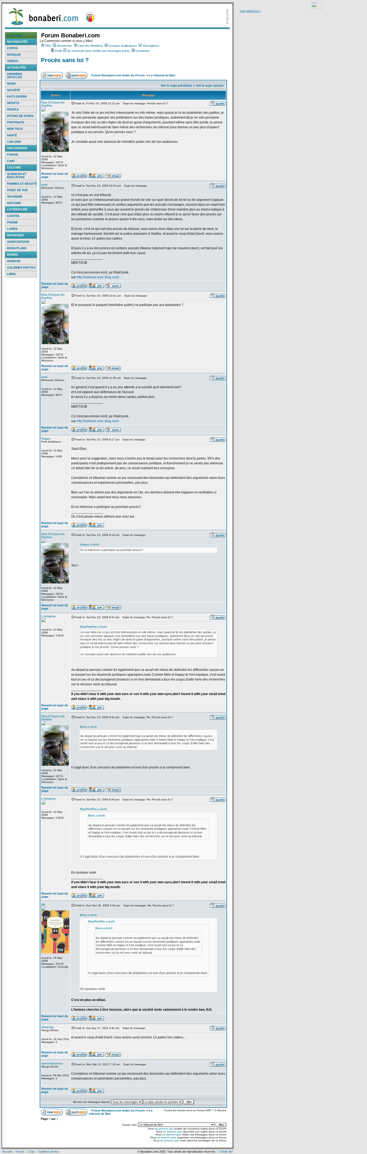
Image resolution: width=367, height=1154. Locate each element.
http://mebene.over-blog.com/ (98, 277)
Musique (14, 54)
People (13, 109)
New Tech (15, 128)
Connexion (143, 50)
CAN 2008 (14, 141)
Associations (18, 241)
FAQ (48, 45)
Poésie (12, 222)
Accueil (7, 1151)
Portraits (15, 122)
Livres (12, 228)
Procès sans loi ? (65, 60)
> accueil (15, 35)
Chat (11, 161)
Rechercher (64, 45)
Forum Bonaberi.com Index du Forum (118, 75)
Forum (12, 154)
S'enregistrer (151, 45)
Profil (58, 50)
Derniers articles (14, 75)
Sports (13, 103)
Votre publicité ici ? (250, 11)
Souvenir (14, 196)
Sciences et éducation (16, 175)
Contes (13, 216)
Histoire (14, 203)
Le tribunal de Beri (162, 75)
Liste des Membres (90, 45)
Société (13, 90)
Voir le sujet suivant (210, 85)
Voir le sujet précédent (176, 85)
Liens (11, 274)
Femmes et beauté (22, 183)
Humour (13, 261)
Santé (12, 135)
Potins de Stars (20, 115)
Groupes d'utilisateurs (123, 45)
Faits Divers (17, 96)
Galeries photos (21, 267)
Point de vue (17, 190)
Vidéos (12, 61)
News (11, 83)
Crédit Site (226, 1151)
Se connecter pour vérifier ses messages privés (98, 50)
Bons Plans (16, 248)
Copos (12, 48)
